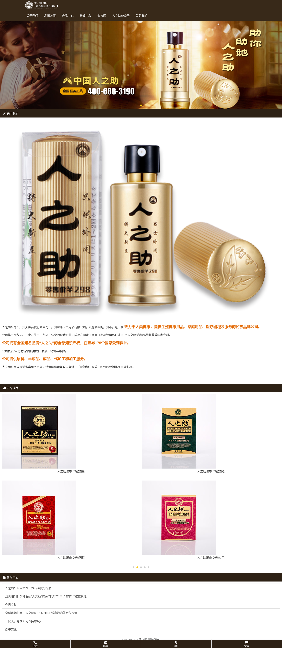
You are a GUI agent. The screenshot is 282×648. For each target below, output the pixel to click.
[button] (141, 644)
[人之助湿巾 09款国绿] (211, 431)
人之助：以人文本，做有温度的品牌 (28, 588)
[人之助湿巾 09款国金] (71, 431)
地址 (176, 646)
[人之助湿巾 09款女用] (211, 518)
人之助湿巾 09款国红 (71, 557)
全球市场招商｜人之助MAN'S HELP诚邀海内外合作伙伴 (41, 613)
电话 (35, 646)
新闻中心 (85, 15)
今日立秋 (11, 604)
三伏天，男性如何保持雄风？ (24, 621)
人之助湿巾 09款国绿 (211, 471)
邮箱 (105, 646)
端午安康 (11, 629)
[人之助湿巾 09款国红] (71, 518)
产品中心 (67, 15)
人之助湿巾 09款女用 (211, 557)
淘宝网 (101, 15)
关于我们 (32, 15)
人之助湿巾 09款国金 (71, 471)
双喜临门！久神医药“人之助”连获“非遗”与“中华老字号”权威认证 (45, 596)
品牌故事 (50, 15)
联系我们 (141, 15)
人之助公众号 (121, 15)
